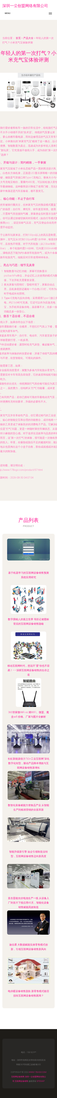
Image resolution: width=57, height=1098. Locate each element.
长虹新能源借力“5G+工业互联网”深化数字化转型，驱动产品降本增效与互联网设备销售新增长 (28, 763)
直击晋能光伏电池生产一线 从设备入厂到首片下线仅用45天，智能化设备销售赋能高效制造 (28, 903)
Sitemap (40, 1081)
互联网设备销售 (18, 1077)
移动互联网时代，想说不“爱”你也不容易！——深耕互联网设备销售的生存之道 (28, 670)
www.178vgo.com (37, 1072)
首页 (18, 38)
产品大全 (28, 38)
